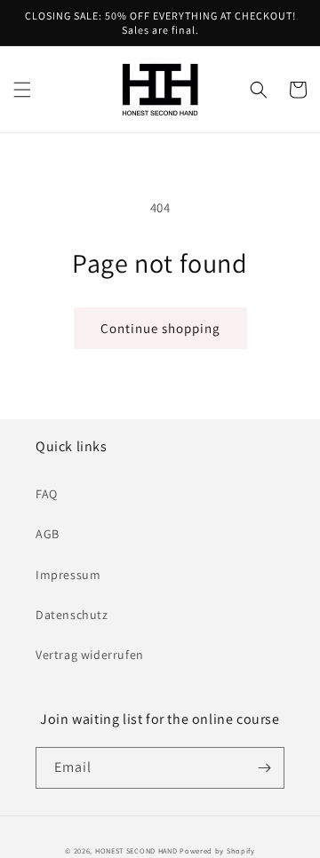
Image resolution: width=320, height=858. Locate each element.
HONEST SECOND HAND (137, 850)
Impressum (68, 575)
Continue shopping (160, 328)
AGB (48, 534)
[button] (22, 89)
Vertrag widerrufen (90, 655)
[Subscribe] (264, 768)
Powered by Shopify (217, 850)
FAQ (47, 494)
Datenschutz (72, 615)
